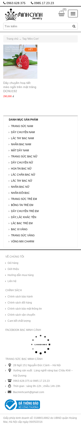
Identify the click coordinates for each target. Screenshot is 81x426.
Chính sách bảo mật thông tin (25, 308)
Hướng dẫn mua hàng (21, 275)
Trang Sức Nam (22, 126)
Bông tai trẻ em (22, 205)
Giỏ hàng (13, 262)
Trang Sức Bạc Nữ (24, 156)
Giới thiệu (13, 269)
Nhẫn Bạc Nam (21, 144)
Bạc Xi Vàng (19, 229)
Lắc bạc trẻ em (22, 223)
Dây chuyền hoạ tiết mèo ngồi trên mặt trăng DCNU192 (19, 87)
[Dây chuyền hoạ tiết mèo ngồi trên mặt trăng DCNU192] (20, 62)
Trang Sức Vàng (23, 235)
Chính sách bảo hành (20, 296)
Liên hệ (12, 281)
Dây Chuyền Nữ (22, 162)
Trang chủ (12, 38)
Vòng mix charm (22, 241)
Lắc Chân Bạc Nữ (23, 174)
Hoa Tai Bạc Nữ (21, 168)
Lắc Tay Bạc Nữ (21, 180)
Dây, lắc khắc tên (23, 217)
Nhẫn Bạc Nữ (20, 186)
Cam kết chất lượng (19, 320)
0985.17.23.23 (43, 3)
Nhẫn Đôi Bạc (20, 192)
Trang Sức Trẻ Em (24, 199)
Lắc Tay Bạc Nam (22, 138)
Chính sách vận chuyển (21, 314)
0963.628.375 (15, 3)
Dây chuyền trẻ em (25, 211)
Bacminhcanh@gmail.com (28, 392)
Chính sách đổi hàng (20, 302)
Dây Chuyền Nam (23, 132)
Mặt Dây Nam (20, 150)
